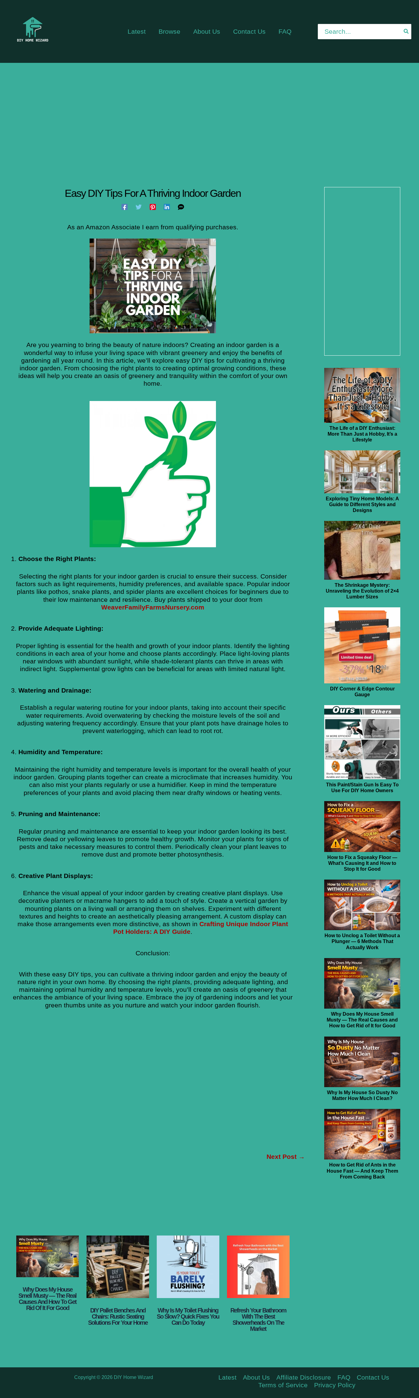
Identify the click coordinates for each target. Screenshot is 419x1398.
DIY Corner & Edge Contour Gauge (362, 691)
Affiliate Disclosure (303, 1377)
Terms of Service (283, 1384)
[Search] (406, 31)
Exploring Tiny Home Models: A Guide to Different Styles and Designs (362, 504)
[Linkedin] (167, 206)
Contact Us (373, 1377)
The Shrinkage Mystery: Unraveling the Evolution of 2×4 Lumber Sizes (362, 590)
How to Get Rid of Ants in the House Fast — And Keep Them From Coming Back (362, 1170)
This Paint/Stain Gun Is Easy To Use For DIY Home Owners (362, 787)
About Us (256, 1377)
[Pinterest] (153, 206)
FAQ (343, 1377)
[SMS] (181, 206)
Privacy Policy (335, 1384)
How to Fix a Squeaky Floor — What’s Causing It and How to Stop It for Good (362, 863)
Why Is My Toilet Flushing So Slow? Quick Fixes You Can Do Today (188, 1316)
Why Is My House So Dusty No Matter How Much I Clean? (362, 1095)
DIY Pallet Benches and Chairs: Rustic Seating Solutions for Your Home (118, 1316)
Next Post (286, 1156)
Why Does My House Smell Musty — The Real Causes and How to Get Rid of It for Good (47, 1298)
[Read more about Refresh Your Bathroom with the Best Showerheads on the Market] (258, 1267)
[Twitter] (139, 206)
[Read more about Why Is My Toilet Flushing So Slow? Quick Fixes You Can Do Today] (188, 1267)
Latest (227, 1377)
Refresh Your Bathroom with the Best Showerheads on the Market (258, 1319)
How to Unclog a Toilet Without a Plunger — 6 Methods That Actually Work (362, 941)
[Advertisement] (209, 115)
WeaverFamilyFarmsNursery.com (152, 607)
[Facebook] (124, 206)
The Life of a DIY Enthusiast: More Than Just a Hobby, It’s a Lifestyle (362, 434)
